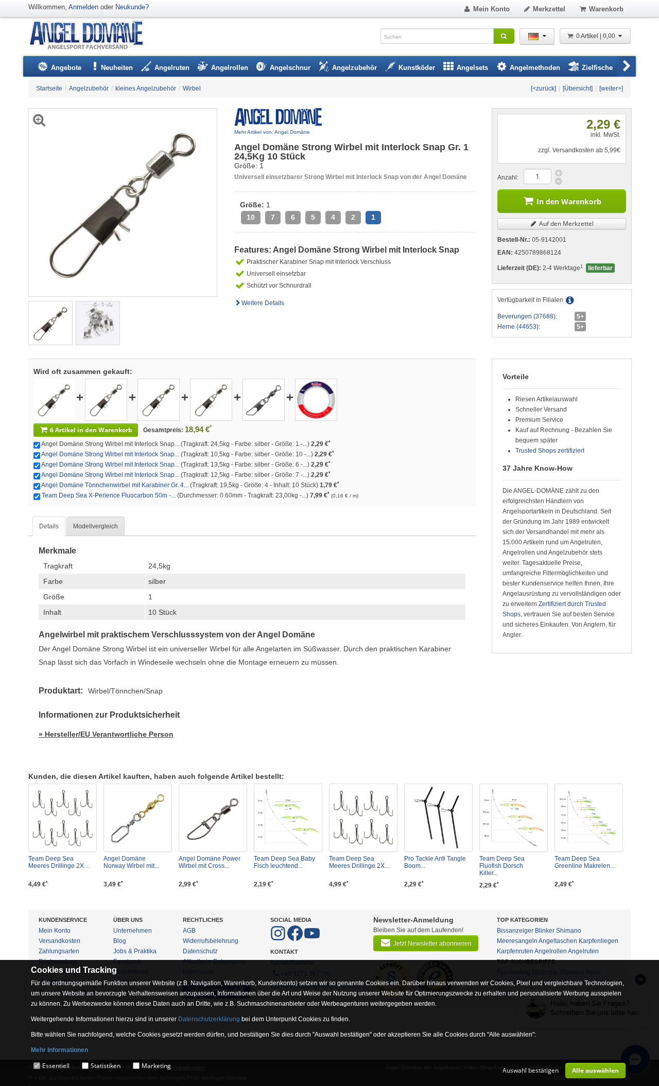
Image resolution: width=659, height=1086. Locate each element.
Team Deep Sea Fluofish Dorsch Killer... (502, 866)
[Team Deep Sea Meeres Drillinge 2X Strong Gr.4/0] (62, 818)
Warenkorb (606, 9)
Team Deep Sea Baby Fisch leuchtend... (284, 862)
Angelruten (583, 951)
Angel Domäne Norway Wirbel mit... (131, 862)
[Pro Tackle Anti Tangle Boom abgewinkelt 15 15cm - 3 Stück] (438, 818)
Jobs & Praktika (135, 951)
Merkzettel (549, 9)
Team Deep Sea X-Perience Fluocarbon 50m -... (109, 495)
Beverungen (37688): (527, 316)
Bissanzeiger (515, 930)
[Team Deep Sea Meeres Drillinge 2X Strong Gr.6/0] (363, 818)
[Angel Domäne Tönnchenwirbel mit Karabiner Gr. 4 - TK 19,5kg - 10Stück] (263, 399)
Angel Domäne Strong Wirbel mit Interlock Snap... (110, 454)
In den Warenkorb (568, 201)
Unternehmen (132, 930)
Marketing (156, 1065)
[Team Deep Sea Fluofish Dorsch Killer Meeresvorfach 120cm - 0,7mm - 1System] (513, 818)
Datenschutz (200, 951)
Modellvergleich (95, 526)
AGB (189, 930)
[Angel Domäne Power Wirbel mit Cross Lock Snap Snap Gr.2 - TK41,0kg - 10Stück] (213, 818)
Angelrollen (550, 951)
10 (251, 217)
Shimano (568, 930)
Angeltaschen (558, 941)
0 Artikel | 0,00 (596, 36)
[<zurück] (543, 88)
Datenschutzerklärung (209, 1019)
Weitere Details (262, 303)
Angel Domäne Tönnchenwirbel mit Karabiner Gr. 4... (114, 485)
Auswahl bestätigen (530, 1070)
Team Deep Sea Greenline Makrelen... (584, 862)
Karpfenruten (515, 951)
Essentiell (56, 1065)
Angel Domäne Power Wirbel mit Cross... (209, 862)
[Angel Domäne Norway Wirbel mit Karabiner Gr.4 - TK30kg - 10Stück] (137, 818)
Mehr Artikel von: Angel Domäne (272, 132)
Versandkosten (59, 941)
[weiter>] (611, 88)
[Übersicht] (578, 88)
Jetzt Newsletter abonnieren (432, 943)
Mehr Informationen (59, 1050)
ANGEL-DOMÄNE (91, 36)
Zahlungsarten (59, 951)
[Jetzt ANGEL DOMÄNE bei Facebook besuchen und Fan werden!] (278, 938)
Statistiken (105, 1065)
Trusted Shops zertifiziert (549, 450)
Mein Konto (491, 9)
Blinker (544, 930)
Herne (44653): (518, 326)
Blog (119, 941)
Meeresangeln (517, 941)
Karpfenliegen (598, 941)
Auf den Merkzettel (565, 223)
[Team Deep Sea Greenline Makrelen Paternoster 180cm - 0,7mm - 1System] (588, 818)
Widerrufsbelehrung (210, 941)
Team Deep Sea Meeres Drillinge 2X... (58, 862)
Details (49, 526)
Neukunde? (132, 7)
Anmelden (83, 7)
